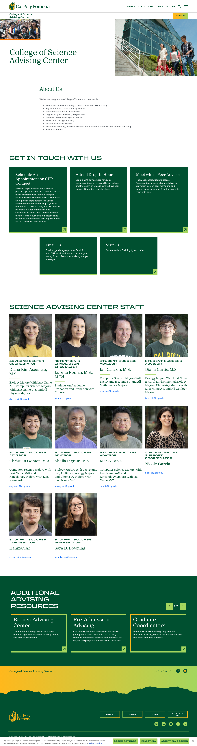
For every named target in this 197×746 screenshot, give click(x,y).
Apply (110, 714)
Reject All (148, 741)
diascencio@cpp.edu (19, 399)
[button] (169, 606)
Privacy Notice (95, 743)
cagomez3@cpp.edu (19, 486)
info (151, 6)
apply (131, 6)
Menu (179, 16)
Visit (155, 714)
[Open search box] (179, 6)
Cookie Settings (125, 741)
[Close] (193, 741)
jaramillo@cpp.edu (154, 398)
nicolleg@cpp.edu (154, 472)
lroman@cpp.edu (63, 398)
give (160, 6)
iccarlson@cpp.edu (109, 391)
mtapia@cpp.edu (108, 486)
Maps (132, 714)
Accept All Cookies (174, 741)
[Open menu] (186, 6)
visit (141, 6)
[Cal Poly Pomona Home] (29, 6)
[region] (98, 741)
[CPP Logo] (20, 716)
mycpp (170, 6)
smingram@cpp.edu (65, 486)
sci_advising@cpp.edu (20, 557)
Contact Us (177, 714)
